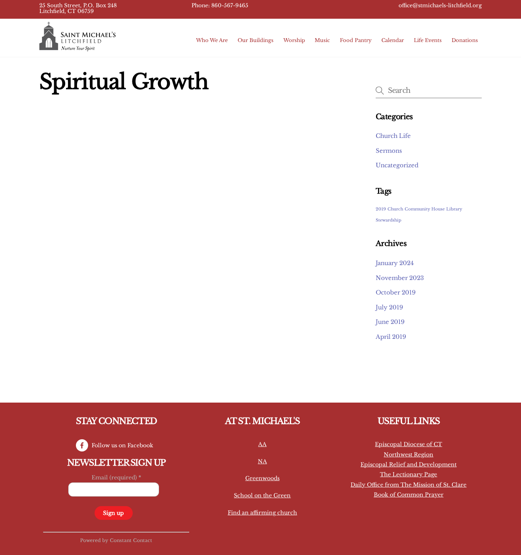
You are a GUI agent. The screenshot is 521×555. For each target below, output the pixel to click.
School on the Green (262, 495)
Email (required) (116, 477)
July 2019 (389, 307)
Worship (294, 40)
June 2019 (390, 321)
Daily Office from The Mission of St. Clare (408, 484)
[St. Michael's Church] (77, 47)
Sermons (389, 150)
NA (262, 461)
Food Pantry (355, 40)
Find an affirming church (262, 512)
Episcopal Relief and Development (408, 464)
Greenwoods (262, 478)
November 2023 (400, 278)
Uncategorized (397, 165)
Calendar (392, 40)
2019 (381, 209)
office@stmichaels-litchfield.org (440, 5)
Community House (425, 209)
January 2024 (395, 263)
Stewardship (388, 220)
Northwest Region (408, 454)
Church (395, 209)
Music (322, 40)
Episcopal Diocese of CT (408, 444)
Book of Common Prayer (409, 494)
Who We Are (212, 40)
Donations (465, 40)
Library (454, 209)
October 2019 (396, 292)
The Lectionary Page (408, 474)
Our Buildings (255, 40)
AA (262, 444)
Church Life (393, 135)
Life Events (428, 40)
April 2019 (391, 336)
